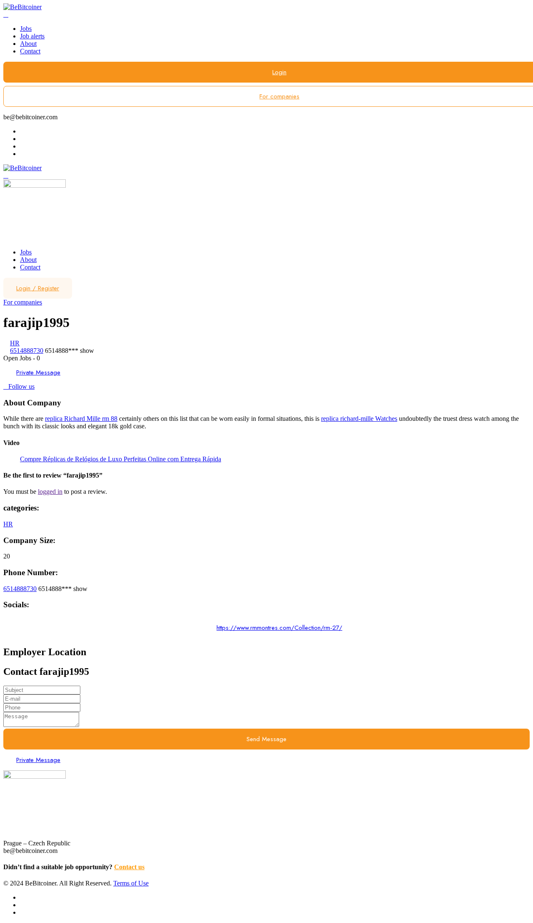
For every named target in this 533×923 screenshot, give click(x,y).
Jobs (26, 28)
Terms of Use (131, 883)
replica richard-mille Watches (359, 418)
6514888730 (26, 350)
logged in (50, 491)
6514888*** (69, 350)
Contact (30, 51)
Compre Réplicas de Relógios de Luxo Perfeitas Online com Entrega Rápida (120, 459)
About (28, 43)
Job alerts (32, 36)
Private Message (38, 372)
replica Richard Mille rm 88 (81, 418)
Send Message (266, 739)
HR (15, 343)
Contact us (129, 866)
